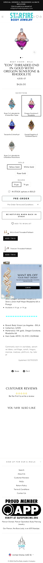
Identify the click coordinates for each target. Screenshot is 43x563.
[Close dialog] (40, 266)
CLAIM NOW (27, 287)
